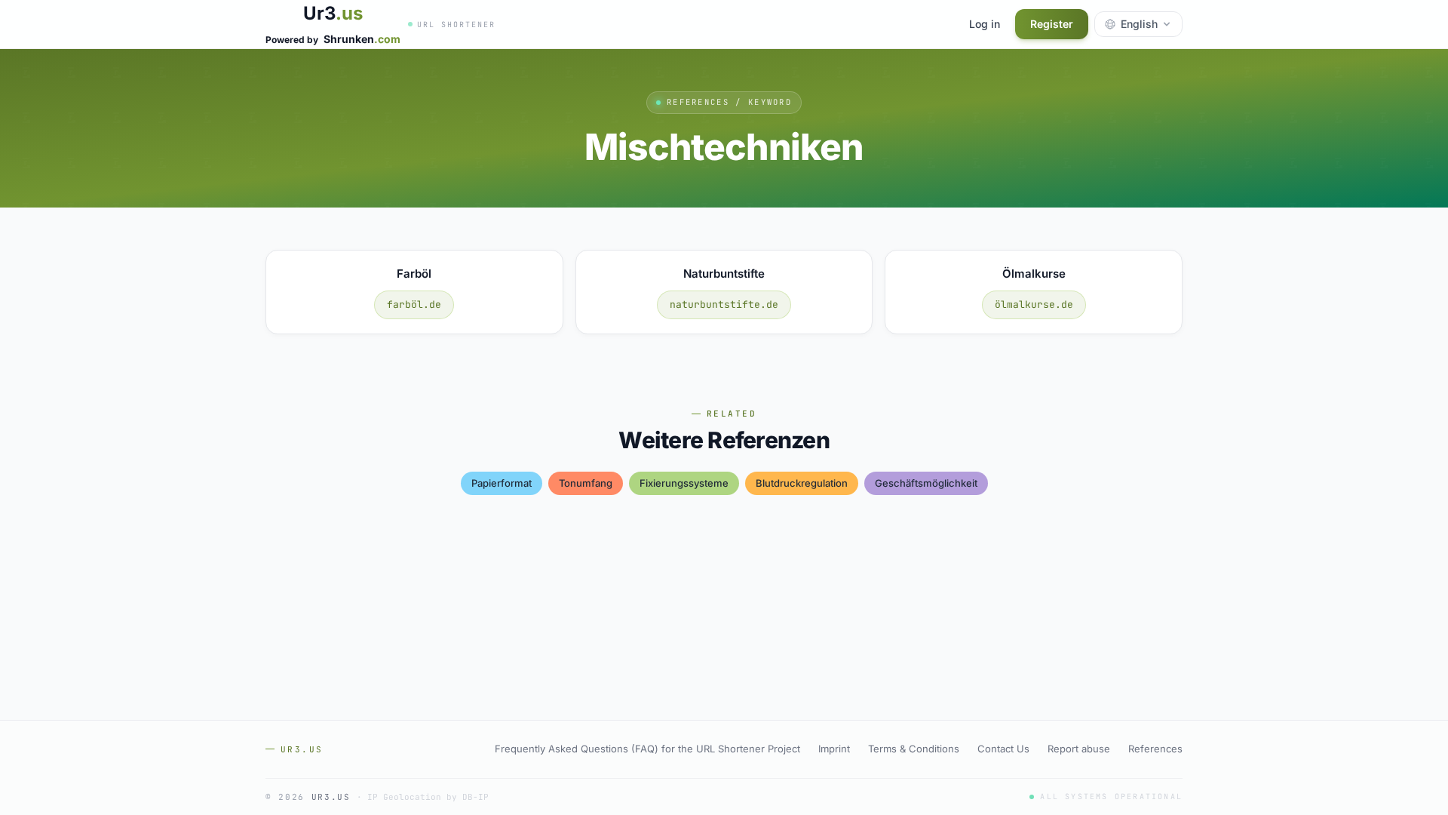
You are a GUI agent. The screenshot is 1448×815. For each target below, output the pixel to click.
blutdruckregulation (802, 483)
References (1155, 749)
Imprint (834, 749)
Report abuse (1079, 749)
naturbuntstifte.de (724, 304)
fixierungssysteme (684, 483)
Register (1051, 23)
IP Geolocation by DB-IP (428, 797)
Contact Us (1003, 749)
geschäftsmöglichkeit (926, 483)
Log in (984, 23)
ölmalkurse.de (1034, 304)
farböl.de (414, 304)
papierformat (501, 483)
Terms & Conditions (913, 749)
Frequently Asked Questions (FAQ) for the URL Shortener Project (647, 749)
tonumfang (585, 483)
